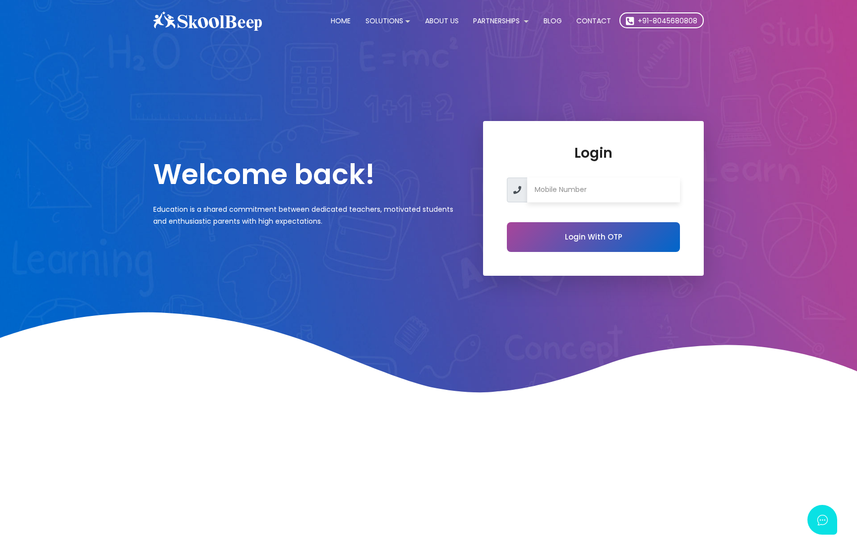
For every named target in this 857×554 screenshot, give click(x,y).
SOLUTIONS (384, 21)
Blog (553, 21)
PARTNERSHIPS (497, 21)
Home (341, 21)
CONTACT (593, 21)
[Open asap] (822, 520)
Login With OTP (593, 237)
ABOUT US (442, 21)
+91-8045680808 (666, 21)
